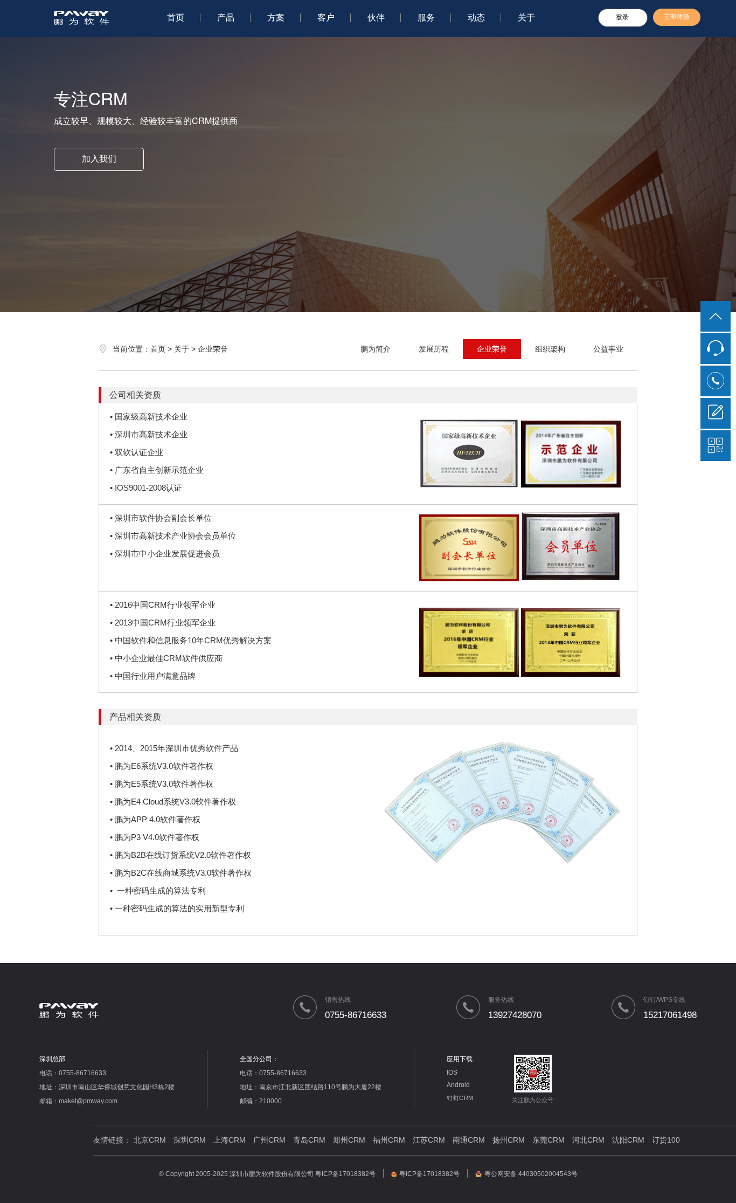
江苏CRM (429, 1140)
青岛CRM (309, 1140)
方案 (275, 17)
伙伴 (376, 17)
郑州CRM (349, 1140)
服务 (426, 17)
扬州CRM (508, 1140)
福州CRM (389, 1140)
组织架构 (550, 349)
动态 (476, 17)
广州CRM (269, 1140)
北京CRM (150, 1140)
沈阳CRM (628, 1140)
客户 (326, 17)
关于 (526, 17)
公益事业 (608, 349)
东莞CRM (548, 1140)
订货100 (666, 1140)
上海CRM (229, 1140)
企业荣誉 (492, 349)
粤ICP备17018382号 (345, 1174)
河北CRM (588, 1140)
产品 (225, 17)
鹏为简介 (375, 349)
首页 (175, 17)
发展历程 (434, 349)
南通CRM (469, 1140)
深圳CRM (189, 1140)
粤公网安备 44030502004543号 (531, 1174)
